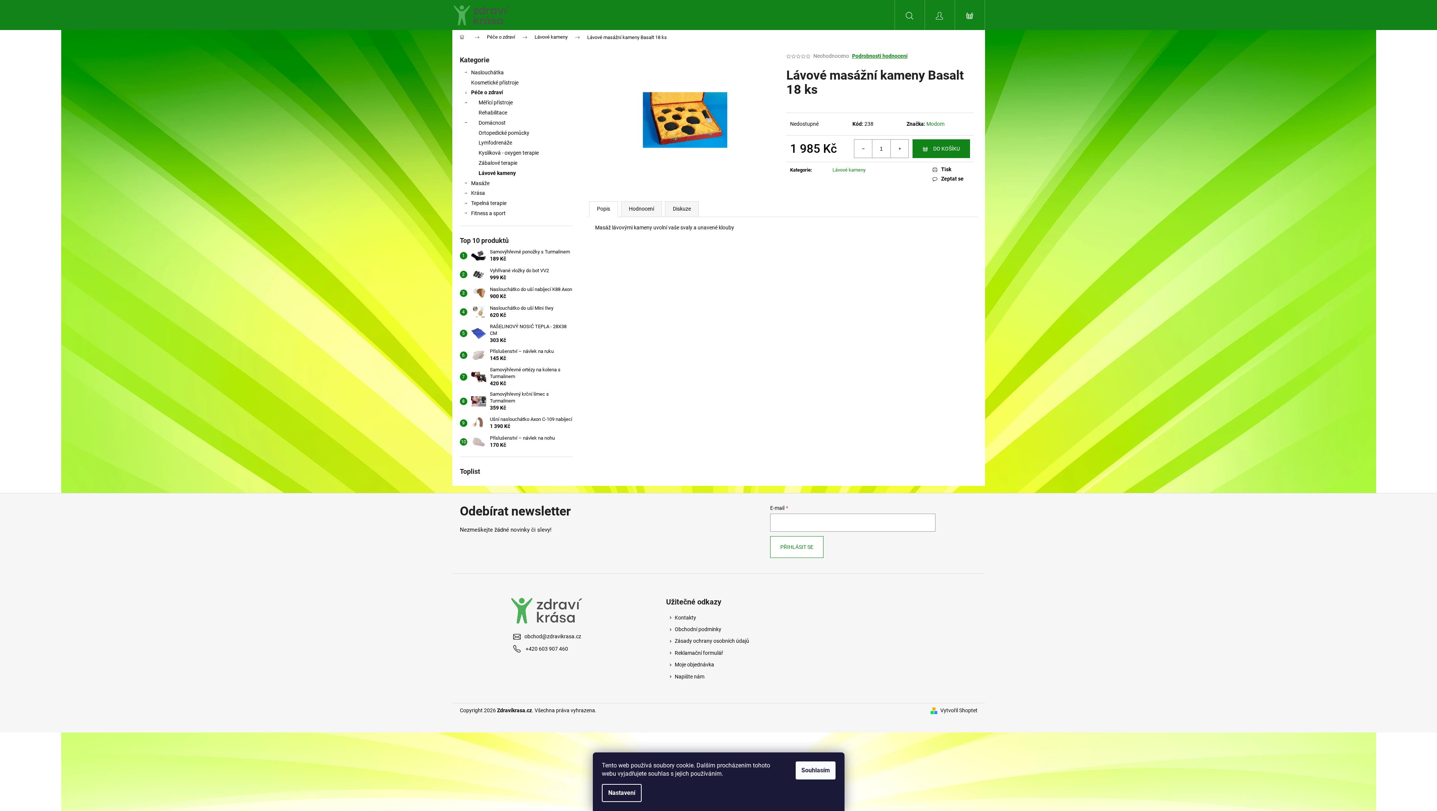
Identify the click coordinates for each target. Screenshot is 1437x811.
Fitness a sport (488, 213)
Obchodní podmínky (698, 629)
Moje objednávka (694, 665)
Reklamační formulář (699, 653)
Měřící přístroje (496, 102)
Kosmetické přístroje (494, 83)
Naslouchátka (487, 72)
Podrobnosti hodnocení (880, 56)
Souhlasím (815, 770)
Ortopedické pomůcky (504, 133)
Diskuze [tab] (682, 209)
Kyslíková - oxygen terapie (509, 153)
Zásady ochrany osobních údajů (712, 641)
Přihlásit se (796, 547)
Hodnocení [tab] (641, 209)
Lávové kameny (497, 173)
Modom (935, 124)
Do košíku (946, 149)
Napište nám (689, 677)
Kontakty (685, 618)
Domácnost (492, 123)
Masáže (480, 183)
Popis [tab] (603, 209)
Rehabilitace (493, 113)
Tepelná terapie (488, 203)
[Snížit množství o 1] (863, 149)
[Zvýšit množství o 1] (899, 149)
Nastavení (621, 792)
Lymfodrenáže (495, 143)
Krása (478, 193)
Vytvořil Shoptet (959, 710)
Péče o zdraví (487, 92)
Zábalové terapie (498, 163)
